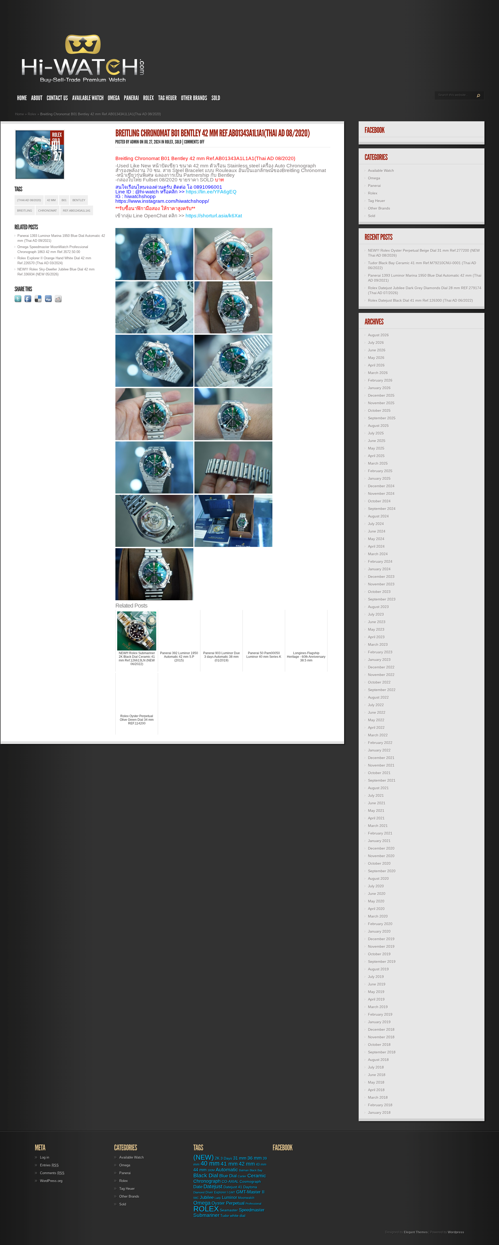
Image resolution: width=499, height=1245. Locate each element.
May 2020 (376, 901)
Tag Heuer (376, 201)
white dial (237, 1216)
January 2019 (379, 1022)
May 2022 (376, 720)
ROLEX (206, 1208)
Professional (253, 1203)
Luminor (229, 1197)
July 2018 (376, 1067)
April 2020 (376, 909)
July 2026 (376, 342)
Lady (218, 1197)
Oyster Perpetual (228, 1203)
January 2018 (379, 1112)
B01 (64, 200)
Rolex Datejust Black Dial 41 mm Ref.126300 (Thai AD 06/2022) (420, 300)
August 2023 (378, 607)
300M (211, 1170)
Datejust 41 (233, 1187)
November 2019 (381, 946)
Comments (52, 1173)
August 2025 (378, 426)
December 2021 (381, 758)
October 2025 (379, 410)
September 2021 (382, 780)
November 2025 (381, 403)
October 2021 (379, 773)
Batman (244, 1170)
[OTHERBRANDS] (194, 99)
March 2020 (378, 916)
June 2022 (376, 712)
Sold (371, 216)
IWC (196, 1197)
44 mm (200, 1169)
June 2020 (376, 894)
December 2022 (381, 667)
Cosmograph (250, 1182)
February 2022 (380, 743)
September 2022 (382, 690)
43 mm (261, 1164)
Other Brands (379, 208)
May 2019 (376, 992)
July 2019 (376, 977)
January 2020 (379, 931)
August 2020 (378, 878)
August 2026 (378, 335)
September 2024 (382, 509)
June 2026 (376, 350)
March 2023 (378, 644)
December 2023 (381, 576)
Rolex (32, 114)
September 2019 (382, 961)
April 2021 (376, 818)
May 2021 (376, 810)
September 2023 (382, 599)
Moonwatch (246, 1198)
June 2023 (376, 622)
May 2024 (376, 539)
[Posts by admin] (134, 141)
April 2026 (376, 365)
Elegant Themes (416, 1232)
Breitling (24, 210)
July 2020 (376, 886)
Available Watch (381, 170)
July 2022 (376, 705)
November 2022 (381, 675)
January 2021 (379, 841)
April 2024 (376, 546)
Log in (44, 1157)
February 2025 (380, 471)
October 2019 (379, 954)
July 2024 (376, 524)
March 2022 (378, 735)
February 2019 (380, 1014)
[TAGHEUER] (167, 99)
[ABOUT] (37, 99)
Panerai (374, 186)
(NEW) (203, 1157)
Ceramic (256, 1175)
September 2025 (382, 418)
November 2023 (381, 584)
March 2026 (378, 373)
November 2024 (381, 493)
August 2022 (378, 697)
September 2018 (382, 1052)
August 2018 (378, 1060)
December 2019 (381, 939)
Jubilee (207, 1197)
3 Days (226, 1158)
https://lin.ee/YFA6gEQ (211, 191)
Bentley (79, 200)
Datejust (212, 1186)
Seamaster (229, 1210)
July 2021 (376, 795)
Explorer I (221, 1192)
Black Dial (205, 1175)
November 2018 (381, 1037)
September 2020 (382, 871)
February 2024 (380, 561)
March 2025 (378, 463)
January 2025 (379, 478)
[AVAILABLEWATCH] (88, 99)
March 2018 (378, 1097)
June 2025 (376, 441)
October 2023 (379, 592)
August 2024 (378, 516)
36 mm (254, 1158)
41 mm (229, 1164)
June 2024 (376, 531)
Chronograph (207, 1181)
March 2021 (378, 826)
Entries (49, 1165)
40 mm (210, 1163)
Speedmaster (252, 1210)
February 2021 (380, 833)
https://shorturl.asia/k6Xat (214, 215)
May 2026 (376, 358)
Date (197, 1186)
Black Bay (256, 1170)
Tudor (224, 1216)
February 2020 (380, 924)
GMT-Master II (250, 1192)
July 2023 (376, 614)
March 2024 (378, 554)
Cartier (242, 1176)
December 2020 (381, 848)
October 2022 (379, 682)
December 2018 (381, 1029)
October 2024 (379, 501)
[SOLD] (215, 99)
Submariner (206, 1215)
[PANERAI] (131, 99)
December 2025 (381, 395)
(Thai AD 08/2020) (29, 200)
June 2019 (376, 984)
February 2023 (380, 652)
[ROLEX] (148, 99)
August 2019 (378, 969)
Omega (374, 178)
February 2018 (380, 1105)
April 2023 (376, 637)
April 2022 (376, 727)
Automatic (227, 1169)
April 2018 (376, 1090)
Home (19, 114)
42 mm (51, 200)
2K (217, 1158)
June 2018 (376, 1075)
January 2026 (379, 388)
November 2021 (381, 765)
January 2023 (379, 660)
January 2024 (379, 569)
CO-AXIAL (230, 1182)
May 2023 (376, 629)
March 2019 (378, 1007)
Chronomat (47, 210)
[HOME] (22, 99)
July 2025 (376, 433)
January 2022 (379, 750)
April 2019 (376, 999)
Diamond (199, 1192)
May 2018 (376, 1082)
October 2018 (379, 1044)
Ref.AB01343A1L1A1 (76, 210)
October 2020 (379, 863)
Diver (209, 1192)
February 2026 (380, 380)
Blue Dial (228, 1175)
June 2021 (376, 803)
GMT (232, 1192)
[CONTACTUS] (57, 99)
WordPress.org (51, 1181)
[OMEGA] (114, 99)
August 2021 (378, 788)
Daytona (250, 1187)
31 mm (239, 1158)
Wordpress (456, 1232)
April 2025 (376, 456)
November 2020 (381, 856)
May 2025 (376, 448)
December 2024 (381, 486)
